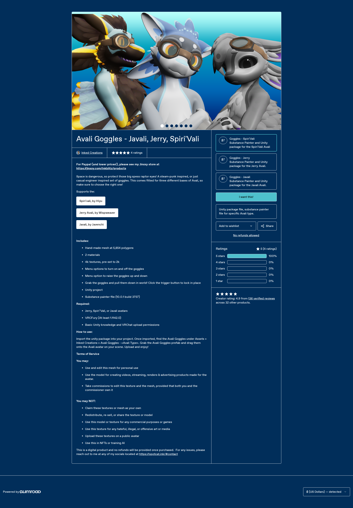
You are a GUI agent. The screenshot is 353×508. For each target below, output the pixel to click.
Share (270, 226)
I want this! (246, 197)
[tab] (162, 126)
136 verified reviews (261, 298)
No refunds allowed (246, 235)
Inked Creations (92, 152)
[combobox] (236, 226)
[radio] (246, 142)
